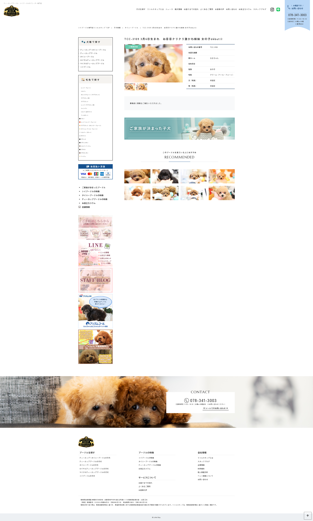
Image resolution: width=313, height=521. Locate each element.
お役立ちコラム (245, 9)
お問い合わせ (231, 9)
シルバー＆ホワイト (86, 112)
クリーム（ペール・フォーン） (89, 129)
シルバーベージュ (86, 146)
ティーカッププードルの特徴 (94, 199)
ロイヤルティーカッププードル (92, 60)
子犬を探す (140, 9)
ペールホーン (84, 115)
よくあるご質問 (206, 9)
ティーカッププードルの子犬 (90, 461)
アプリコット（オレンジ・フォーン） (91, 125)
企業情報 (201, 465)
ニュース (169, 9)
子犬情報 (117, 28)
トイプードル (85, 67)
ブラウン (83, 149)
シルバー (83, 91)
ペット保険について (205, 476)
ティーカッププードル (88, 53)
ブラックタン (84, 142)
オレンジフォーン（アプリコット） (91, 95)
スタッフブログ (259, 9)
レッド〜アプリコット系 (87, 105)
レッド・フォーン (86, 88)
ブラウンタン (84, 153)
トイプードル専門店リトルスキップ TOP (94, 28)
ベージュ (83, 156)
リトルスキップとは (155, 9)
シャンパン (84, 108)
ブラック (83, 139)
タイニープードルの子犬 (88, 465)
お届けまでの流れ (191, 9)
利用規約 (201, 468)
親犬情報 (178, 9)
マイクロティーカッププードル (92, 63)
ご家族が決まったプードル (93, 187)
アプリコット (84, 101)
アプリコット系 (85, 98)
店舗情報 (86, 207)
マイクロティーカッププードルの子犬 (94, 472)
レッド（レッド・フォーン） (89, 122)
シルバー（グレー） (86, 132)
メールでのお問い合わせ (216, 408)
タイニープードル (131, 28)
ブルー (83, 119)
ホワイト (83, 136)
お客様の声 (219, 9)
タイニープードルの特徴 (92, 195)
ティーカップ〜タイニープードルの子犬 (94, 458)
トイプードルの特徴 (91, 191)
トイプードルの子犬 (87, 476)
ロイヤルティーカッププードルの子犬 (94, 468)
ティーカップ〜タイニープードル (93, 50)
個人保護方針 (203, 472)
